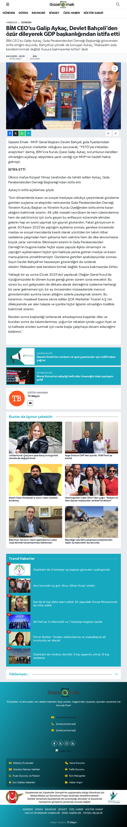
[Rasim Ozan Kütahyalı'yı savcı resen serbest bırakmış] (35, 479)
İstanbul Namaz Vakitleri (26, 769)
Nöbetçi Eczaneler (23, 763)
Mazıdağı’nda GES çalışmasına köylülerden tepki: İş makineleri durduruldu (88, 541)
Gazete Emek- (19, 142)
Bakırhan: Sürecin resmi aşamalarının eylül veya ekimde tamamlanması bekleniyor (33, 541)
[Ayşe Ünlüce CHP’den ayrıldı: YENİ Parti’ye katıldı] (91, 437)
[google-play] (63, 751)
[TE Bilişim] (17, 398)
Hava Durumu (77, 763)
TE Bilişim (34, 396)
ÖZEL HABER (71, 13)
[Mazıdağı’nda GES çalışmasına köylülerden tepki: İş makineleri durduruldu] (91, 522)
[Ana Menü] (7, 4)
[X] (60, 743)
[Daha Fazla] (28, 133)
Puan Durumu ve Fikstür (26, 775)
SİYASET (54, 13)
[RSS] (72, 743)
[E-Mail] (30, 403)
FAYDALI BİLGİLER (93, 813)
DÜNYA (23, 13)
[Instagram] (66, 743)
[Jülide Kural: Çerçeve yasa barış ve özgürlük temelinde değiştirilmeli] (35, 437)
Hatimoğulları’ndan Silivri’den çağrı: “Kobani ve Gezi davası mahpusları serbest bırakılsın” (91, 499)
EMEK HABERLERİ (71, 813)
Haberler (11, 22)
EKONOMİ (38, 13)
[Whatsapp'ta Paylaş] (22, 133)
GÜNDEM (8, 13)
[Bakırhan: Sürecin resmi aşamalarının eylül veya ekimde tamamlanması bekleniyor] (35, 522)
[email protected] (66, 717)
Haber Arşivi (75, 782)
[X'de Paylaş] (16, 133)
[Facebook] (54, 743)
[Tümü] (116, 674)
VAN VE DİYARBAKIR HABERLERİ (42, 813)
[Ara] (118, 4)
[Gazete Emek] (62, 4)
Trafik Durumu (76, 769)
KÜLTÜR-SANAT (94, 13)
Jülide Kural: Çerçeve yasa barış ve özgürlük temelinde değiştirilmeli (33, 457)
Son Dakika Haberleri (23, 782)
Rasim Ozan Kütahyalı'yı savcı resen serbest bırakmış (33, 499)
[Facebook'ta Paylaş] (9, 133)
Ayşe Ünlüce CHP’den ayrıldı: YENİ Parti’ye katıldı (88, 457)
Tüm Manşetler (77, 775)
